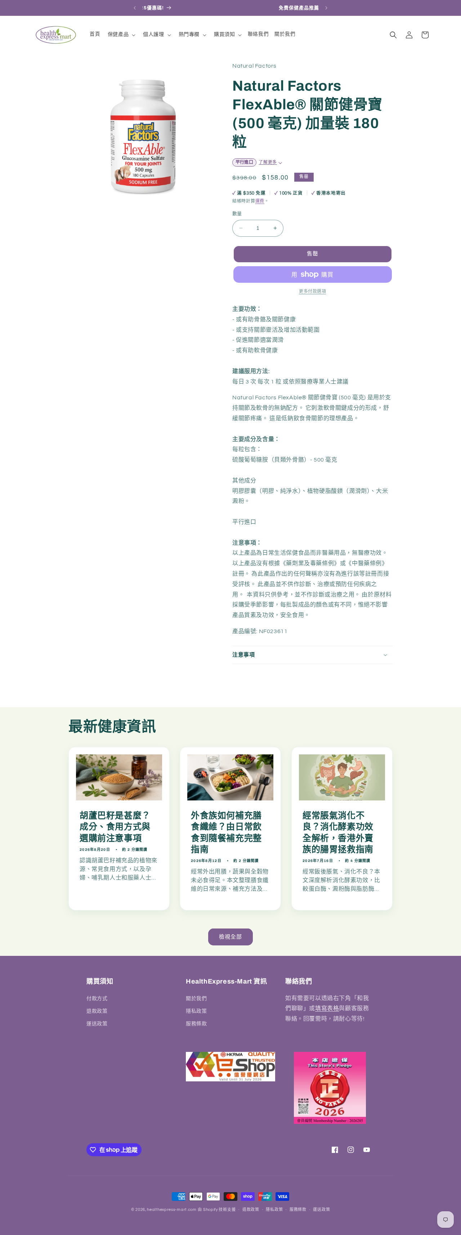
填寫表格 (327, 1008)
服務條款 (196, 1023)
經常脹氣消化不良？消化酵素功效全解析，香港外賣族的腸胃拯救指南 (338, 832)
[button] (120, 34)
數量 (237, 213)
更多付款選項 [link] (312, 291)
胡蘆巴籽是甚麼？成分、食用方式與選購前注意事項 (115, 827)
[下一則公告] (326, 8)
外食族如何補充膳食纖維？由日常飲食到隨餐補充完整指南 (226, 832)
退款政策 (96, 1010)
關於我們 (196, 998)
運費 (259, 201)
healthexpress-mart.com (171, 1210)
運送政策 (96, 1023)
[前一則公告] (135, 8)
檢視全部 (230, 937)
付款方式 (96, 998)
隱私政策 (196, 1010)
